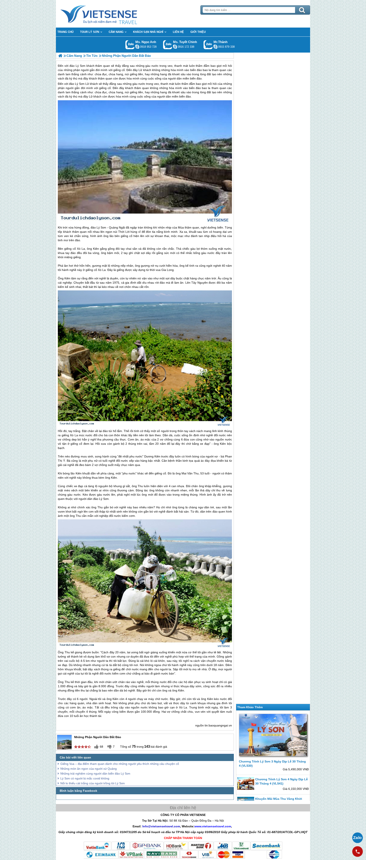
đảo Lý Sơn (77, 83)
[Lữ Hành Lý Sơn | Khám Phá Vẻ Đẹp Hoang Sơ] (60, 55)
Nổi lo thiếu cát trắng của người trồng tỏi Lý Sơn (92, 783)
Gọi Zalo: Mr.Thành (208, 44)
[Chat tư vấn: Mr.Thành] (215, 47)
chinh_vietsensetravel (175, 47)
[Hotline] (357, 851)
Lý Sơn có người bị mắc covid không (84, 778)
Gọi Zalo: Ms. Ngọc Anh (130, 44)
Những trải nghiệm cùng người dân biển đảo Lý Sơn (95, 773)
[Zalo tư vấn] (357, 837)
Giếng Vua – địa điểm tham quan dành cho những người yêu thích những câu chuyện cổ (119, 763)
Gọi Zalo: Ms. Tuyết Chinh (167, 44)
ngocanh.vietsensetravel (137, 47)
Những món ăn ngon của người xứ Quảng (88, 768)
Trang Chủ (109, 14)
